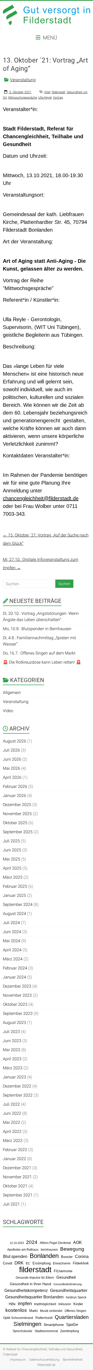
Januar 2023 (14, 1077)
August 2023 (14, 1022)
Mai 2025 (11, 859)
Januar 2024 (14, 977)
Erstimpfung (42, 1263)
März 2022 (12, 1140)
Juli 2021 (11, 1204)
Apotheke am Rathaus (22, 1249)
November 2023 (17, 995)
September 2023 (18, 1013)
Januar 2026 (14, 795)
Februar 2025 (15, 886)
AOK (77, 1242)
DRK (19, 1263)
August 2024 (14, 913)
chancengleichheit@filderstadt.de (41, 498)
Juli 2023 (11, 1031)
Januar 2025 (14, 895)
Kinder (78, 1304)
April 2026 (12, 777)
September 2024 (18, 904)
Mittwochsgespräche (22, 97)
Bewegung (72, 1249)
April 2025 (12, 868)
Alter (47, 92)
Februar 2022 (15, 1149)
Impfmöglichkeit (45, 1304)
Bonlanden (44, 1256)
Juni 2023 (12, 1040)
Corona (82, 1256)
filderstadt (58, 92)
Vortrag (58, 97)
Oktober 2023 (15, 1004)
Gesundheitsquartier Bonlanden (34, 1297)
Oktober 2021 (15, 1185)
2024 (31, 1242)
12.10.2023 (17, 1242)
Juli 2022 (11, 1104)
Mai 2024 (11, 940)
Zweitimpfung (69, 1331)
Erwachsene (62, 1263)
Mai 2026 (11, 768)
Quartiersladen (72, 1317)
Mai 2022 (11, 1122)
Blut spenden (15, 1256)
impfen (25, 1303)
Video (8, 710)
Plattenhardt (43, 1318)
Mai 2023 (11, 1049)
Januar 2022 (14, 1158)
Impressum (18, 1359)
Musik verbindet (51, 1311)
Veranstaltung (23, 79)
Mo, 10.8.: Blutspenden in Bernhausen (37, 628)
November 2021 (17, 1176)
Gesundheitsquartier (68, 1290)
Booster (67, 1257)
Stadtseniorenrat (46, 1331)
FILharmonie (63, 1271)
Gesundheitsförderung (67, 1284)
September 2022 (18, 1095)
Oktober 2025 (15, 822)
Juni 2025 (12, 850)
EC (28, 1263)
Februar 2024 (15, 968)
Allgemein (12, 692)
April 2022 (12, 1131)
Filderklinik (81, 1263)
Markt (33, 1311)
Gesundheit (66, 1277)
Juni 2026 (12, 759)
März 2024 (12, 958)
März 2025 (12, 877)
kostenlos (16, 1310)
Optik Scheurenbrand (18, 1318)
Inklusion (64, 1304)
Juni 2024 (12, 931)
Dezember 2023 (17, 986)
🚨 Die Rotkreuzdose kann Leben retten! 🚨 (42, 662)
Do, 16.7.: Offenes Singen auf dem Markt (39, 653)
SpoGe (72, 1324)
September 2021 (18, 1195)
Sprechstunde (22, 1331)
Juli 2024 (11, 922)
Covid (7, 1263)
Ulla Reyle (45, 97)
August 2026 (14, 741)
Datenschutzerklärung (44, 1359)
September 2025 (18, 831)
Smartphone (54, 1325)
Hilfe (12, 1304)
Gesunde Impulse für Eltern (35, 1277)
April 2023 (12, 1058)
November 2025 (17, 813)
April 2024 (12, 949)
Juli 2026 (11, 750)
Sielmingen (27, 1324)
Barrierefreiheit (73, 1359)
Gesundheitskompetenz (26, 1290)
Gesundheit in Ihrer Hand (30, 1284)
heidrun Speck (76, 1297)
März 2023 (12, 1067)
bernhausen (49, 1249)
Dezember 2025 (17, 804)
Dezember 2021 (17, 1167)
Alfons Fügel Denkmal (55, 1243)
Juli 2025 (11, 840)
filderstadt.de (46, 1365)
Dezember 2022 (17, 1086)
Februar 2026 (15, 786)
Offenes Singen (75, 1311)
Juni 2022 (12, 1113)
